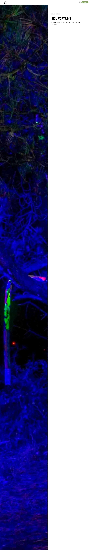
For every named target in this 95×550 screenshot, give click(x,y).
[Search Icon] (80, 2)
